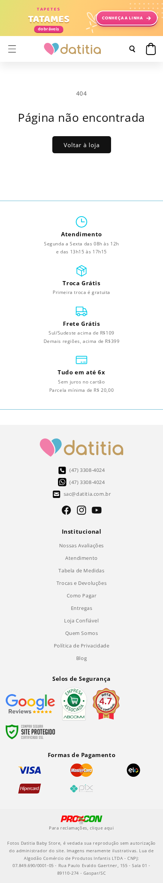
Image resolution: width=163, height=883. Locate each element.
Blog (81, 658)
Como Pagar (82, 595)
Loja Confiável (81, 620)
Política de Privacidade (82, 645)
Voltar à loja (82, 145)
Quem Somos (81, 633)
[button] (12, 49)
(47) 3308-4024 (87, 470)
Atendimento (81, 558)
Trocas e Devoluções (81, 583)
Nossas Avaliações (81, 545)
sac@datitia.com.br (87, 493)
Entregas (81, 608)
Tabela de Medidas (81, 570)
